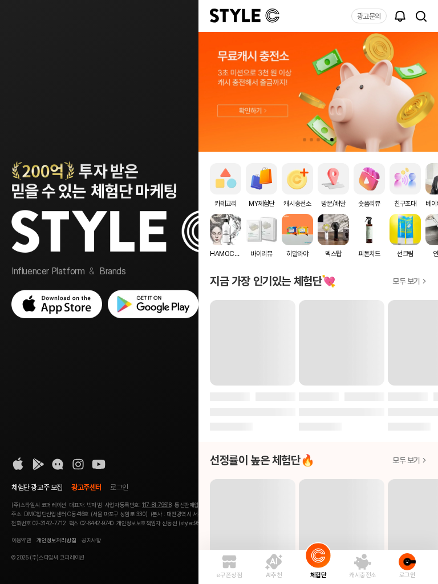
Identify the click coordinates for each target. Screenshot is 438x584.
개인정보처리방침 (56, 540)
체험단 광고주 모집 (37, 487)
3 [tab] (318, 139)
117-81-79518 (156, 504)
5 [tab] (331, 139)
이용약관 (21, 540)
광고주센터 (86, 487)
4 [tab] (325, 139)
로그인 (119, 487)
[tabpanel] (318, 92)
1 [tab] (304, 139)
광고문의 (369, 16)
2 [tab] (311, 139)
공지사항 (91, 540)
